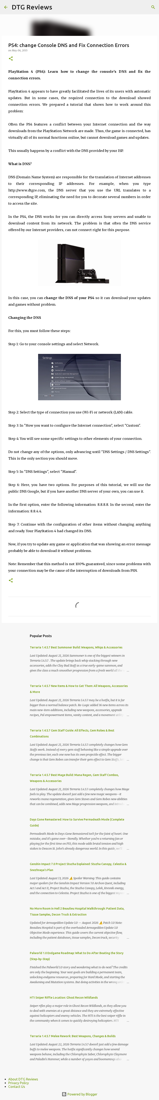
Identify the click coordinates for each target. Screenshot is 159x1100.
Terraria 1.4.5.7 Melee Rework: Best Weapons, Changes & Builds (73, 1036)
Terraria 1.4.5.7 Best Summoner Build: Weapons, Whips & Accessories (76, 647)
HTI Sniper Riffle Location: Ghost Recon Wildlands (64, 997)
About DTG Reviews (23, 1079)
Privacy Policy (18, 1083)
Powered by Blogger (82, 1094)
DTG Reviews (32, 7)
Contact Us (16, 1086)
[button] (10, 59)
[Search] (153, 7)
